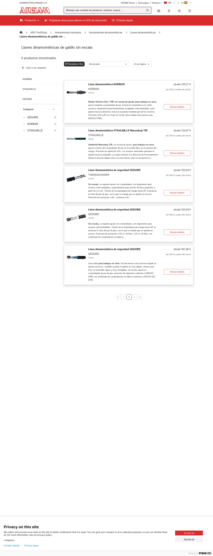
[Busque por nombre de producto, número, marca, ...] (147, 10)
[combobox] (107, 10)
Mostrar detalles (177, 107)
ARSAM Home (128, 3)
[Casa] (21, 32)
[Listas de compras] (169, 11)
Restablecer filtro (75, 64)
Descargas (143, 3)
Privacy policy (31, 545)
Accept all (189, 533)
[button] (179, 11)
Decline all (189, 539)
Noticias (156, 3)
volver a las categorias (35, 68)
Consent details (11, 545)
